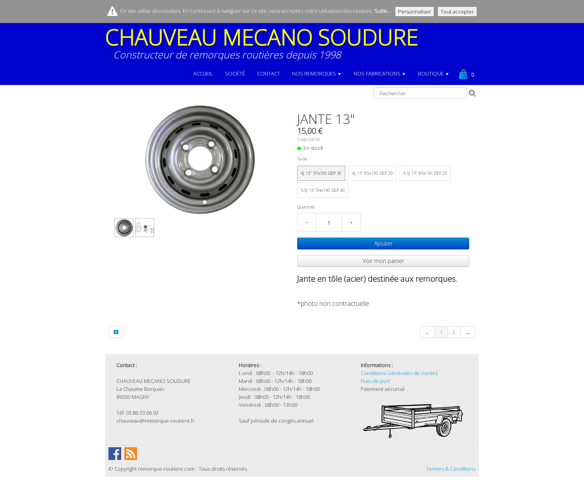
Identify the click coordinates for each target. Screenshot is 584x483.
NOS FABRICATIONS (380, 73)
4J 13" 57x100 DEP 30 (321, 173)
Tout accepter (457, 11)
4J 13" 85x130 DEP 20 (372, 173)
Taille (302, 159)
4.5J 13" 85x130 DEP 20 (425, 173)
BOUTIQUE (433, 73)
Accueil (203, 73)
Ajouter (383, 243)
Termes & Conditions (451, 468)
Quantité (305, 207)
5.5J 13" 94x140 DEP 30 (323, 190)
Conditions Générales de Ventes (399, 373)
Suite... (383, 10)
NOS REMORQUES (317, 73)
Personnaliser (414, 11)
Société (235, 73)
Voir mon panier (383, 261)
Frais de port (375, 380)
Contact (268, 73)
